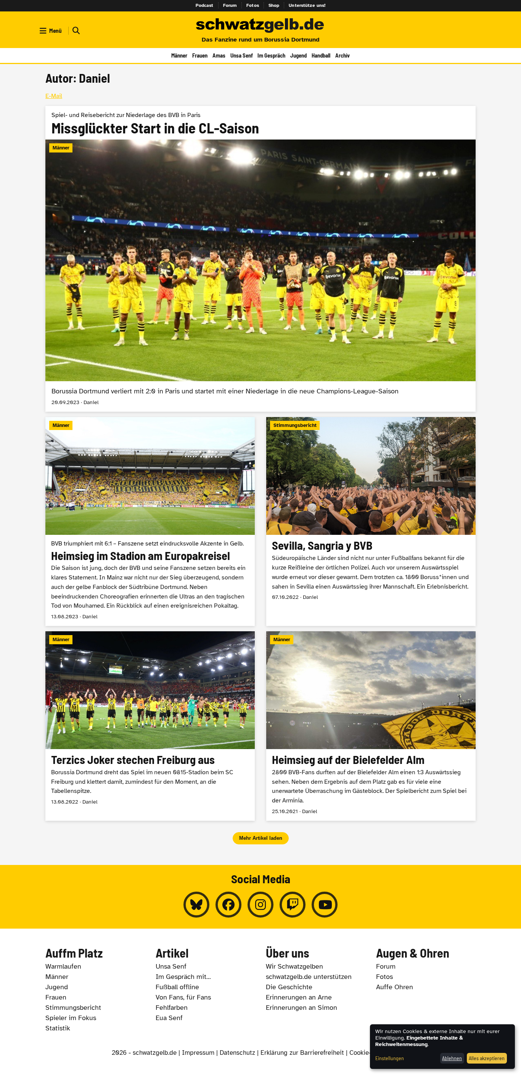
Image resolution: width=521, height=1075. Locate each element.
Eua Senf (169, 1018)
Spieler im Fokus (70, 1018)
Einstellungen (389, 1058)
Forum (230, 5)
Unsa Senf (241, 55)
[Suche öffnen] (75, 31)
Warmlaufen (63, 966)
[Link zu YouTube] (325, 905)
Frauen (199, 55)
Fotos (252, 5)
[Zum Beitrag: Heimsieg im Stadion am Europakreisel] (150, 521)
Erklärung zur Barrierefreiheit (302, 1053)
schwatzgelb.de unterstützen (309, 976)
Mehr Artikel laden (260, 838)
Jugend (298, 55)
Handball (321, 55)
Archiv (342, 55)
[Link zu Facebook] (228, 905)
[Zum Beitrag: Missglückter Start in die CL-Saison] (260, 259)
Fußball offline (177, 987)
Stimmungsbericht (73, 1007)
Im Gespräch (271, 55)
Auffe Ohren (394, 987)
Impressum (198, 1053)
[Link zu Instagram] (260, 905)
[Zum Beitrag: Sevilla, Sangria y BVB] (371, 521)
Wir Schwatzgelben (294, 966)
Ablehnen (452, 1058)
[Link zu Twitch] (293, 905)
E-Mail (53, 96)
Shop (274, 5)
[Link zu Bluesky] (196, 905)
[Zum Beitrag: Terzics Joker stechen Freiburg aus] (150, 726)
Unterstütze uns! (307, 5)
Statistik (57, 1028)
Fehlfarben (172, 1007)
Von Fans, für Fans (183, 997)
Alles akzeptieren (487, 1058)
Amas (218, 55)
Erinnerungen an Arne (299, 997)
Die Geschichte (289, 987)
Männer (179, 55)
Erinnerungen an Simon (301, 1007)
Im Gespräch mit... (183, 976)
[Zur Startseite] (260, 26)
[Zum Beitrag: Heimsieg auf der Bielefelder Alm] (371, 726)
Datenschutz (237, 1053)
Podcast (205, 5)
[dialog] (442, 1046)
